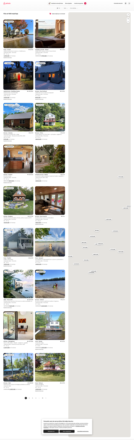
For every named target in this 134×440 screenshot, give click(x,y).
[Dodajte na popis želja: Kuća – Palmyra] (63, 355)
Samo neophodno (67, 431)
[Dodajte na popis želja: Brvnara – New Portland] (63, 63)
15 (42, 398)
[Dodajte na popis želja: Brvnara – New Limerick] (63, 188)
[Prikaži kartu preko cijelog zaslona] (128, 14)
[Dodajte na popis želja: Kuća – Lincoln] (31, 21)
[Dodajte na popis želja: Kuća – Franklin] (31, 230)
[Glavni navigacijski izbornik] (129, 3)
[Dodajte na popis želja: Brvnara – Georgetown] (31, 313)
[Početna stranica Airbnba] (6, 3)
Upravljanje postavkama (82, 431)
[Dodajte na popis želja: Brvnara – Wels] (31, 355)
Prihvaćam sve (51, 431)
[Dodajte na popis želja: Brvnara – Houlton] (31, 146)
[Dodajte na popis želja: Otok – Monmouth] (31, 271)
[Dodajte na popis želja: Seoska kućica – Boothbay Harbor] (31, 63)
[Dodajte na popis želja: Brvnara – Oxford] (63, 271)
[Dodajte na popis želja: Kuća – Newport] (63, 230)
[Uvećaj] (128, 18)
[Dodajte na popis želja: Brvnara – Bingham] (31, 188)
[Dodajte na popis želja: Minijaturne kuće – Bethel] (63, 146)
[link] (22, 398)
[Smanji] (128, 21)
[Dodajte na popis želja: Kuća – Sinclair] (63, 313)
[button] (6, 56)
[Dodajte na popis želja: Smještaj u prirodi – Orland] (63, 21)
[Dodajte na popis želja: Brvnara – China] (63, 105)
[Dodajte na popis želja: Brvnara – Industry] (31, 105)
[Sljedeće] (45, 398)
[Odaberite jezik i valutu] (125, 3)
